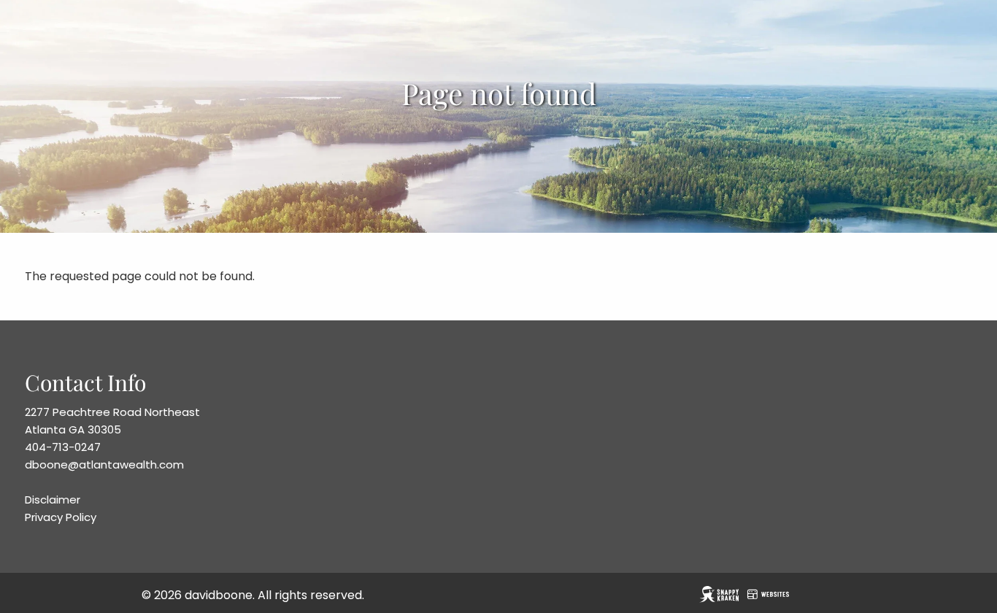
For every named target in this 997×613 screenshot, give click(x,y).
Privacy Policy (60, 517)
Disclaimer (52, 499)
